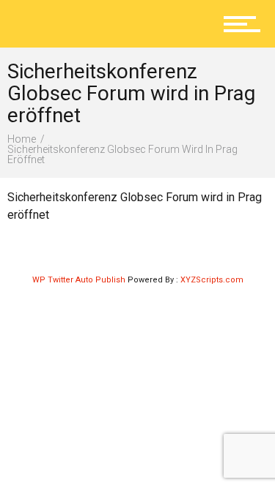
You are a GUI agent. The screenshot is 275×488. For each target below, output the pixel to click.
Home (21, 139)
